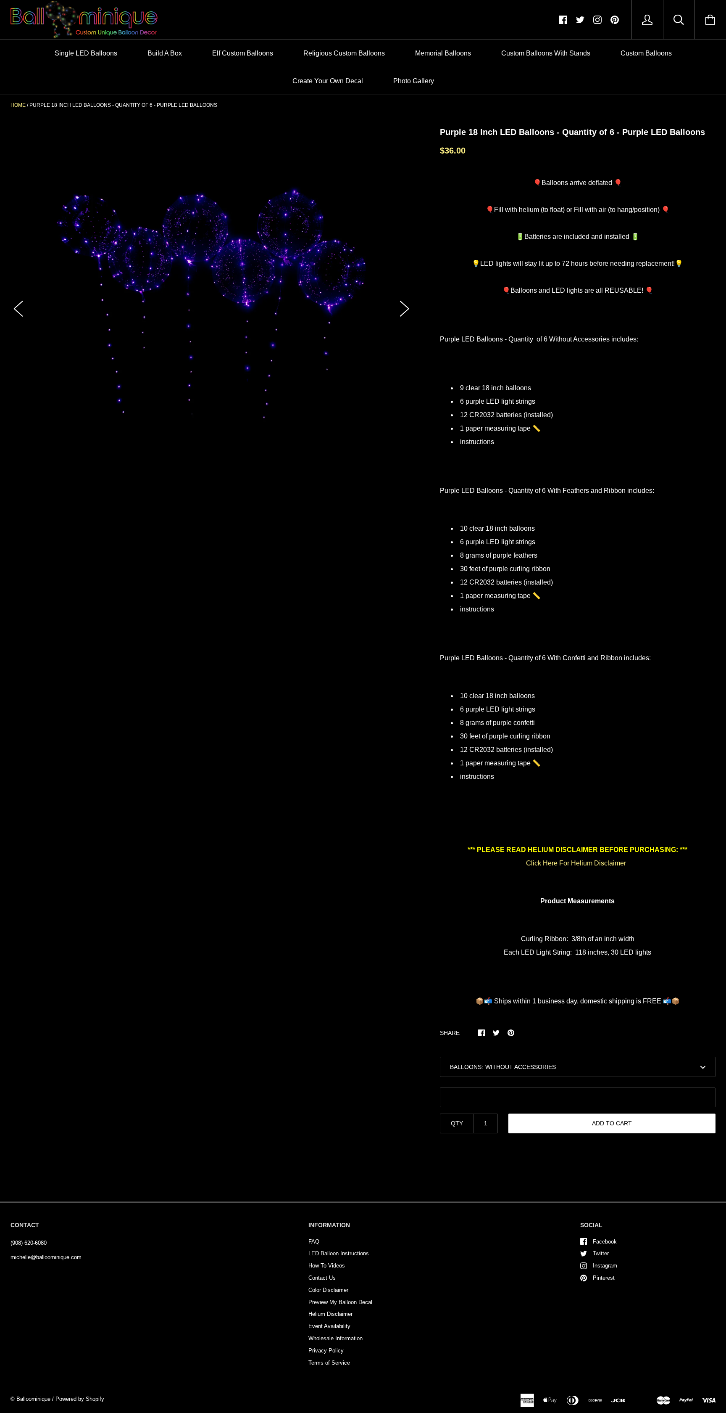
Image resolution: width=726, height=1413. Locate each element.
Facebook (605, 1241)
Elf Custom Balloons (242, 53)
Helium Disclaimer (330, 1314)
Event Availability (329, 1326)
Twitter (601, 1253)
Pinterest (604, 1278)
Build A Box (164, 53)
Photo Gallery (413, 81)
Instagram (605, 1265)
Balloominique (33, 1399)
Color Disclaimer (328, 1290)
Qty (457, 1123)
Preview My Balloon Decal (340, 1302)
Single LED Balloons (86, 53)
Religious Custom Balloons (344, 53)
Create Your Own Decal (327, 81)
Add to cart (612, 1123)
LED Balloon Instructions (338, 1253)
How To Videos (326, 1265)
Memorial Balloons (443, 53)
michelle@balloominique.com (46, 1257)
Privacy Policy (326, 1350)
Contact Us (322, 1278)
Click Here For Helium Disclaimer (576, 863)
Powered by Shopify (79, 1399)
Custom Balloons (646, 53)
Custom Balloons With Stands (545, 53)
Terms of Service (329, 1363)
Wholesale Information (335, 1338)
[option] (211, 301)
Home (18, 105)
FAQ (313, 1241)
